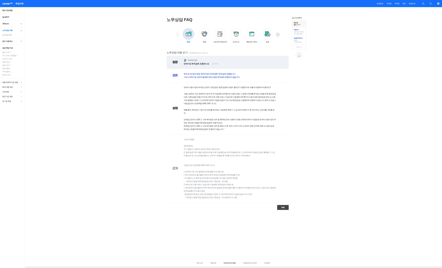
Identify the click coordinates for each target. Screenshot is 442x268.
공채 (404, 3)
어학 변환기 (6, 72)
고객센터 (267, 263)
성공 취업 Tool (7, 48)
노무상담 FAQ (7, 35)
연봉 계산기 (6, 62)
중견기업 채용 (7, 96)
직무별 (396, 3)
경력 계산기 (6, 65)
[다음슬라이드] (277, 34)
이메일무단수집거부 (250, 263)
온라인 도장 (6, 75)
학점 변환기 (6, 68)
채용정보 (380, 3)
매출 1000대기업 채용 (10, 82)
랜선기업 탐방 (7, 10)
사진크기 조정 (7, 59)
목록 (283, 207)
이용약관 (213, 263)
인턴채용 (5, 92)
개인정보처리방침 (229, 263)
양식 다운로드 (7, 41)
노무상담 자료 (7, 30)
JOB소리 (5, 24)
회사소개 (200, 263)
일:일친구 (5, 17)
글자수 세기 (6, 52)
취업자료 (412, 3)
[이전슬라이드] (177, 34)
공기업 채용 (6, 101)
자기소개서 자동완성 (9, 55)
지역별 (388, 3)
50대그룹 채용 (7, 87)
